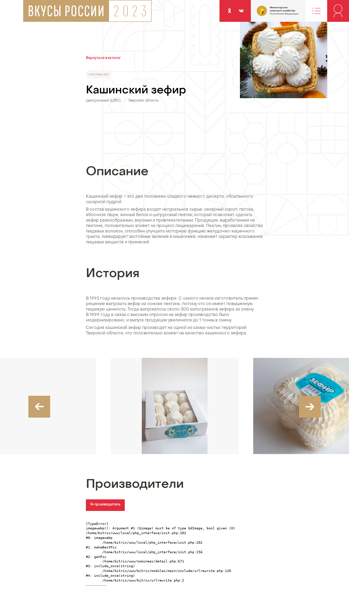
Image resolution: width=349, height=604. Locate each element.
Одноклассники (229, 10)
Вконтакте (241, 10)
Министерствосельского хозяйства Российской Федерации (267, 13)
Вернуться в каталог (103, 58)
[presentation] (39, 407)
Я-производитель (105, 504)
